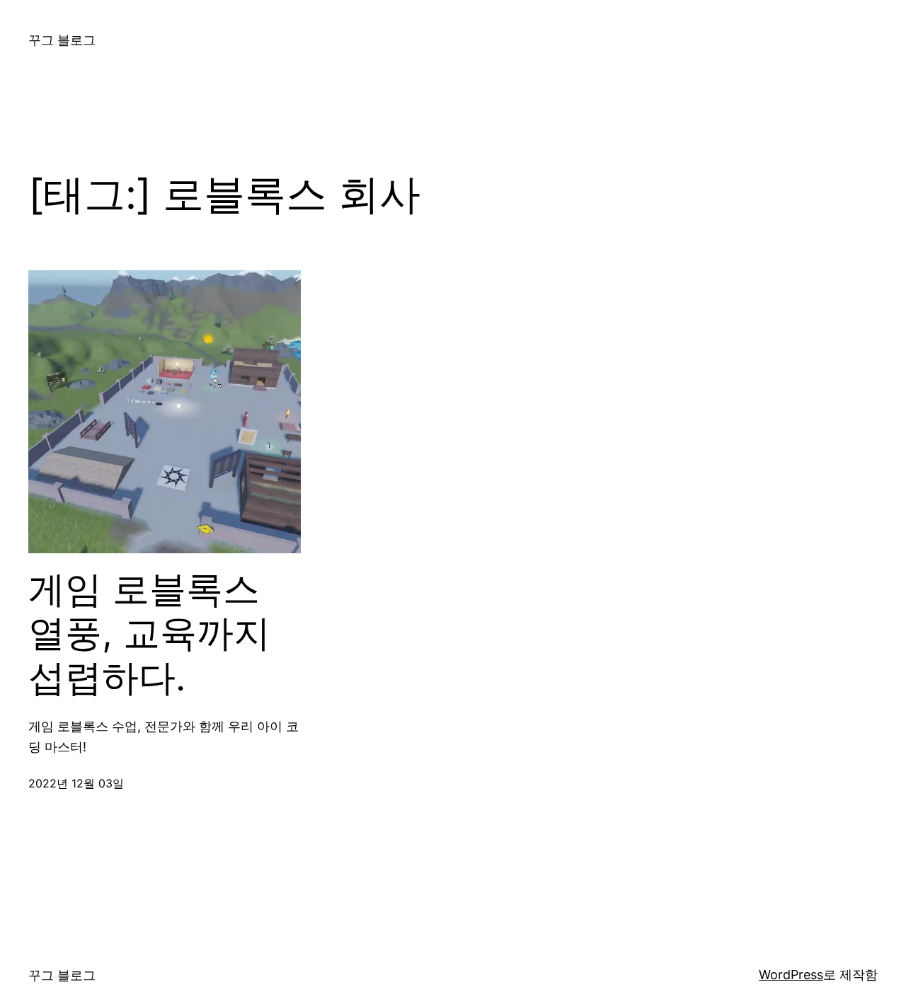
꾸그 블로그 (62, 40)
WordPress (791, 974)
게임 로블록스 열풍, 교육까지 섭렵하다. (149, 633)
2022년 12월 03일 (76, 783)
